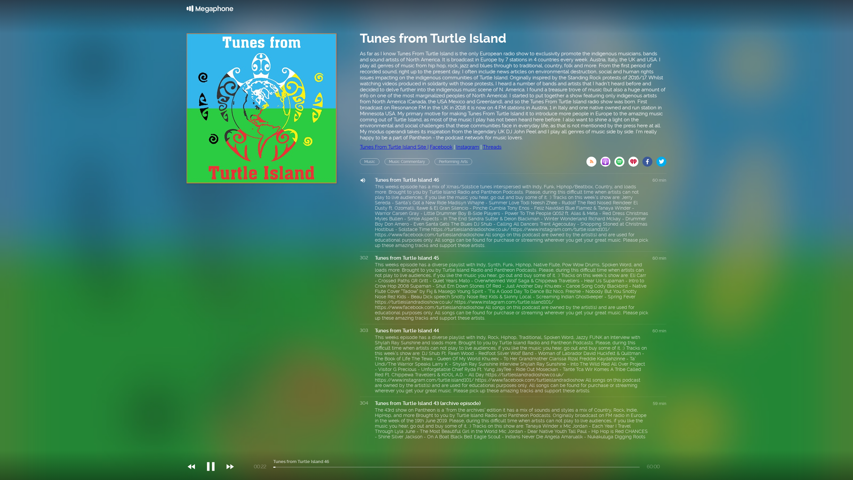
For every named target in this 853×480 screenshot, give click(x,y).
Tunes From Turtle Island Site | (394, 147)
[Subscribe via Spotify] (621, 160)
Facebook (441, 147)
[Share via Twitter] (661, 160)
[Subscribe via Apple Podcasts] (607, 160)
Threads (492, 147)
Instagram (467, 147)
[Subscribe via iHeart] (635, 160)
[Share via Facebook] (649, 160)
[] (214, 453)
